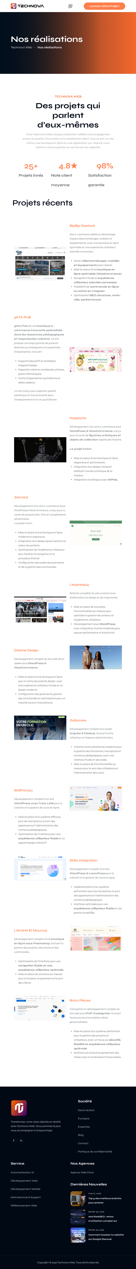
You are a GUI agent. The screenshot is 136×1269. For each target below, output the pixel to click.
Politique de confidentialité (95, 1151)
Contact (83, 1143)
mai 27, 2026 (94, 1194)
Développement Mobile (25, 1189)
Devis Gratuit (86, 1110)
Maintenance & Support (26, 1197)
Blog (81, 1135)
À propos (83, 1118)
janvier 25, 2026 (96, 1212)
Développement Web (24, 1180)
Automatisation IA (22, 1172)
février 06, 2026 (96, 1230)
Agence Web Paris (82, 1172)
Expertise (84, 1126)
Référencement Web (24, 1205)
